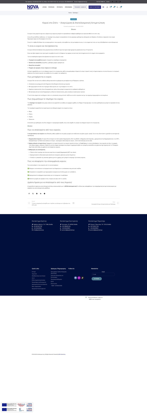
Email (103, 272)
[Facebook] (75, 277)
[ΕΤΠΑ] (17, 409)
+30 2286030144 (68, 1)
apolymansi (72, 26)
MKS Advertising (61, 354)
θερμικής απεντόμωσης (87, 139)
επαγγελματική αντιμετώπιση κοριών (105, 186)
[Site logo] (33, 7)
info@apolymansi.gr (82, 1)
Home (70, 12)
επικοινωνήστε (57, 186)
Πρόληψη (75, 12)
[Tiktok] (82, 277)
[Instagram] (79, 277)
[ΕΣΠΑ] (17, 405)
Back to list (73, 203)
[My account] (107, 7)
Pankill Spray (83, 143)
